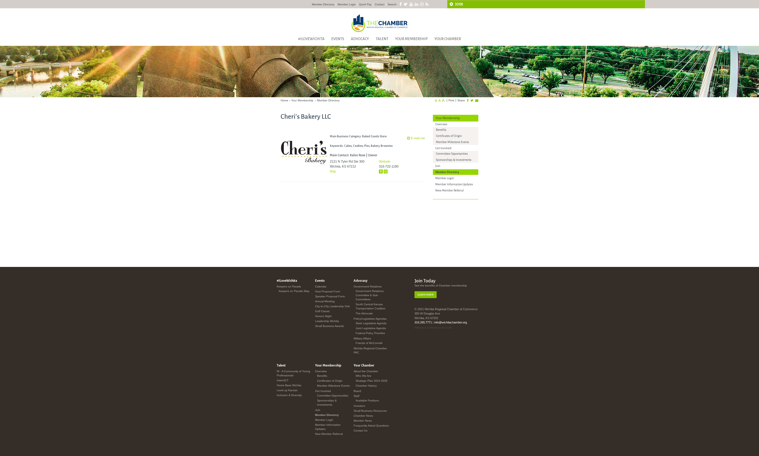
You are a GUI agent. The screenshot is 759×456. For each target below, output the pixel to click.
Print (451, 100)
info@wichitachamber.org (450, 322)
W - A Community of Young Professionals (293, 373)
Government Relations (368, 286)
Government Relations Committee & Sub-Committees (370, 295)
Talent (382, 39)
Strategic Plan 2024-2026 (371, 380)
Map (333, 171)
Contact (379, 4)
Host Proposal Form (327, 291)
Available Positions (367, 400)
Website (384, 161)
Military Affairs (362, 338)
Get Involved (443, 148)
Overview (441, 124)
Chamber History (366, 385)
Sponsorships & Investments (453, 159)
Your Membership (411, 39)
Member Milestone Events (452, 142)
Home (284, 100)
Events (337, 39)
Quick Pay (365, 4)
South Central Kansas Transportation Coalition (370, 306)
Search (392, 4)
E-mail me (417, 138)
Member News (363, 420)
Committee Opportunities (452, 153)
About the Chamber (366, 371)
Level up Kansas (287, 390)
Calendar (321, 286)
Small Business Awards (329, 326)
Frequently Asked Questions (371, 425)
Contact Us (360, 430)
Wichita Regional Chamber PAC (370, 350)
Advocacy (360, 39)
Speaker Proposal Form (330, 296)
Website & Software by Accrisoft (433, 327)
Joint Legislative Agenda (371, 328)
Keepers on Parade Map (294, 291)
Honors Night (323, 316)
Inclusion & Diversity (289, 395)
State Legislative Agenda (371, 323)
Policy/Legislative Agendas (370, 318)
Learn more (425, 294)
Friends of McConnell (369, 343)
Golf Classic (322, 311)
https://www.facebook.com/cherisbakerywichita (381, 171)
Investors (359, 405)
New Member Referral (449, 190)
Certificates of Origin (449, 136)
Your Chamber (447, 39)
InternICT (283, 380)
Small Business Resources (370, 410)
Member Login (347, 4)
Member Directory (323, 4)
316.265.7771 (423, 322)
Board (357, 391)
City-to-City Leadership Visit (332, 306)
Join (458, 4)
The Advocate (364, 313)
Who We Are (363, 375)
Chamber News (363, 415)
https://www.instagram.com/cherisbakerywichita (386, 171)
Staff (356, 396)
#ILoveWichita (311, 39)
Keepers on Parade (289, 286)
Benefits (441, 129)
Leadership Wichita (327, 321)
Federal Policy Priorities (370, 333)
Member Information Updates (454, 184)
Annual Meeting (325, 301)
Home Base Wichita (289, 385)
